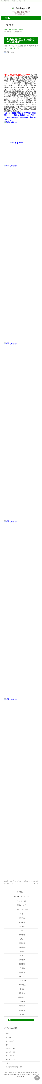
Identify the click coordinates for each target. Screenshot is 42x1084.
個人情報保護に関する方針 (14, 1067)
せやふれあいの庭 (22, 909)
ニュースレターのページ (15, 117)
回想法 (22, 951)
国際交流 (22, 964)
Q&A (7, 1045)
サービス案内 (10, 1041)
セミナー (22, 939)
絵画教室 (22, 972)
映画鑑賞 (22, 922)
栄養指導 (22, 935)
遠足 (22, 930)
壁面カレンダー (22, 905)
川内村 (17, 48)
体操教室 (22, 960)
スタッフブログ (11, 1059)
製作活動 (22, 943)
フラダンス (22, 955)
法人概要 (8, 1037)
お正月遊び (22, 968)
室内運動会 (22, 985)
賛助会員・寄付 (11, 1052)
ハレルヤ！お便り (22, 901)
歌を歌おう (22, 926)
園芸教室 (22, 993)
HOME (8, 1034)
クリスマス (22, 976)
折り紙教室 (22, 947)
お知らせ (8, 1063)
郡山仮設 (22, 1010)
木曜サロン (22, 918)
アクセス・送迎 (11, 1048)
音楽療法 (22, 1001)
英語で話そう (22, 997)
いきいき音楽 (22, 980)
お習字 (22, 989)
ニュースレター (11, 1056)
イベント (22, 914)
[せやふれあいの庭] (21, 8)
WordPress (14, 1074)
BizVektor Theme (25, 1074)
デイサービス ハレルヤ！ (22, 896)
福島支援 (12, 48)
